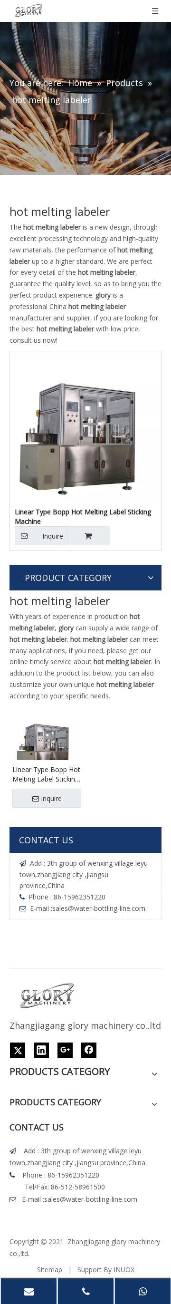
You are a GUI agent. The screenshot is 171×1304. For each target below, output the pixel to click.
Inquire (52, 536)
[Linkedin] (41, 1050)
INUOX (124, 1269)
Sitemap (49, 1269)
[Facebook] (88, 1050)
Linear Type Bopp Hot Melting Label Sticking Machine (83, 516)
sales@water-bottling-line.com (98, 908)
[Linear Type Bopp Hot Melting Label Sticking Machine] (85, 426)
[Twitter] (17, 1050)
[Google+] (65, 1050)
